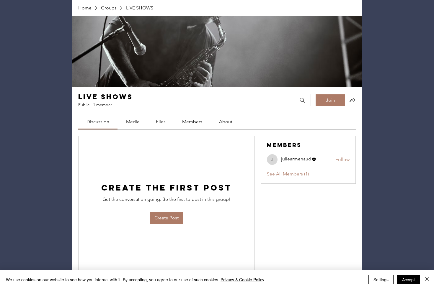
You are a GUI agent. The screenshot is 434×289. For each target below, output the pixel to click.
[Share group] (352, 100)
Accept (408, 280)
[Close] (426, 279)
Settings (381, 280)
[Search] (302, 100)
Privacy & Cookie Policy (242, 280)
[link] (98, 121)
